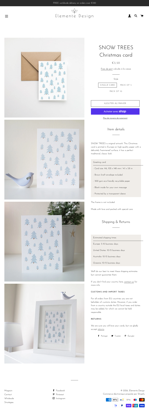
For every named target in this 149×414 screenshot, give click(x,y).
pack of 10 (116, 91)
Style (116, 79)
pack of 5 (126, 85)
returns (101, 329)
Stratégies (9, 402)
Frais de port (107, 69)
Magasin (8, 391)
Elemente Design (137, 391)
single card (107, 85)
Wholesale (9, 398)
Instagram (60, 398)
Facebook (60, 391)
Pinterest (59, 395)
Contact (8, 395)
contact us (129, 282)
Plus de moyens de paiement (115, 118)
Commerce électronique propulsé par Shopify (124, 394)
